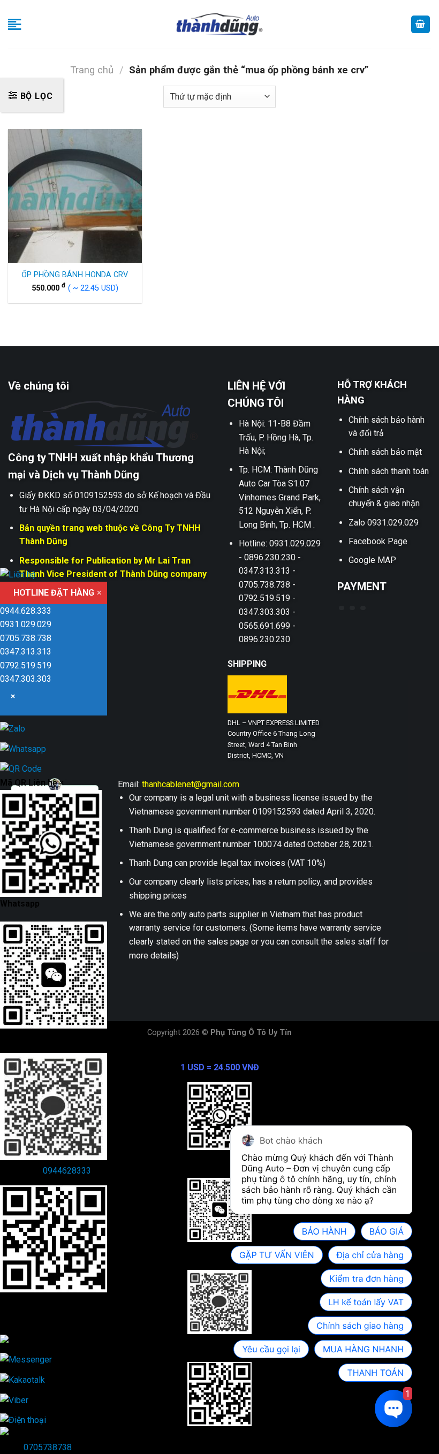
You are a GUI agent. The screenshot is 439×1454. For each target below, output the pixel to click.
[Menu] (14, 24)
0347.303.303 (25, 679)
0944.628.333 (25, 611)
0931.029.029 (25, 624)
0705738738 (48, 1447)
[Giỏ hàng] (420, 24)
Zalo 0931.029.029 (384, 522)
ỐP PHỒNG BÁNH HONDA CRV (74, 274)
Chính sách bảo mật (385, 452)
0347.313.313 (25, 651)
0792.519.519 (25, 665)
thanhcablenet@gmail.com (190, 784)
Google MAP (372, 560)
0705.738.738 (25, 638)
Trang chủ (91, 69)
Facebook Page (378, 541)
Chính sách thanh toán (389, 471)
